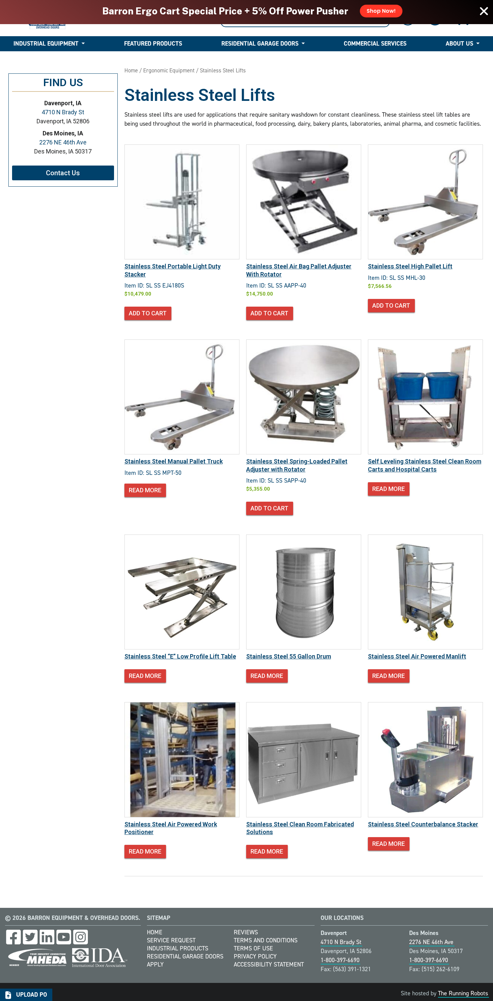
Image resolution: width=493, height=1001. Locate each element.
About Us (459, 44)
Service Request (171, 940)
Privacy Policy (255, 956)
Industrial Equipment (45, 44)
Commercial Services (375, 44)
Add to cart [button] (148, 313)
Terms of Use (253, 948)
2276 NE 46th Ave (63, 142)
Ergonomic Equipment (169, 70)
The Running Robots (463, 993)
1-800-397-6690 (340, 960)
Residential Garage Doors (259, 44)
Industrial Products (177, 948)
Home (131, 70)
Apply (155, 964)
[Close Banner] (484, 11)
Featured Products (153, 44)
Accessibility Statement (269, 964)
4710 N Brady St (63, 112)
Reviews (246, 932)
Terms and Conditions (265, 940)
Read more (145, 490)
